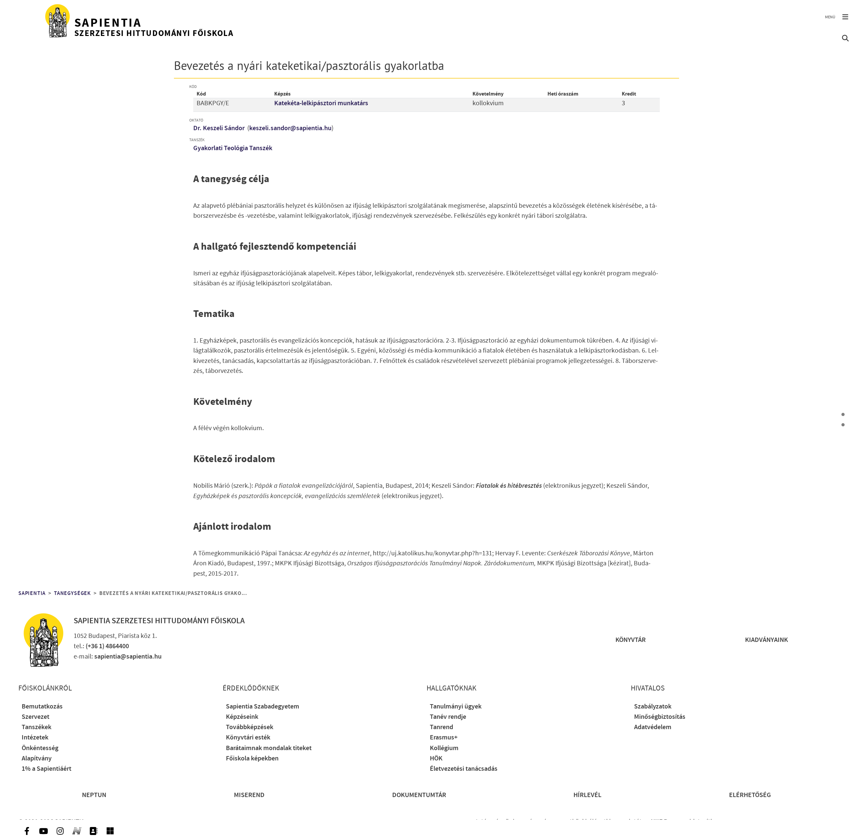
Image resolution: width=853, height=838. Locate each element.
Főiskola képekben (252, 758)
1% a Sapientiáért (46, 768)
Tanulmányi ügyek (455, 706)
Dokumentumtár (419, 795)
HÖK (436, 758)
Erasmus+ (443, 737)
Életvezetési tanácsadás (463, 768)
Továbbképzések (249, 727)
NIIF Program (669, 821)
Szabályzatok (652, 706)
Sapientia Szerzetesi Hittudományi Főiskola (159, 621)
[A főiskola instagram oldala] (60, 831)
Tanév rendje (448, 716)
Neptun (94, 795)
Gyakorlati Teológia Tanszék (232, 148)
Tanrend (441, 727)
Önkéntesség (40, 748)
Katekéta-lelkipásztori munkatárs (321, 103)
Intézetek (35, 737)
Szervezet (35, 716)
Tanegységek (72, 593)
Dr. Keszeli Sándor (219, 128)
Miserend (249, 795)
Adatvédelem (652, 727)
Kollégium (444, 748)
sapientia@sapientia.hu (128, 656)
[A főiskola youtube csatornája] (43, 831)
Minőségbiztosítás (659, 716)
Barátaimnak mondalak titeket (269, 748)
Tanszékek (36, 727)
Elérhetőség (750, 795)
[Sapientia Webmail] (110, 831)
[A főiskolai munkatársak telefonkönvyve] (93, 831)
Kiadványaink (766, 640)
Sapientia (32, 593)
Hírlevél (587, 795)
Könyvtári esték (248, 737)
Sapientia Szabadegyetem (262, 706)
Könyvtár (630, 640)
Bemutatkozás (42, 706)
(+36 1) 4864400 (107, 646)
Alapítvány (37, 758)
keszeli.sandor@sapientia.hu (290, 128)
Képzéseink (242, 716)
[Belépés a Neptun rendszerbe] (76, 831)
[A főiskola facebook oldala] (26, 831)
